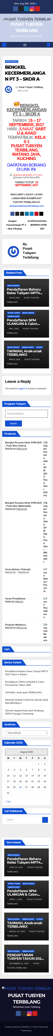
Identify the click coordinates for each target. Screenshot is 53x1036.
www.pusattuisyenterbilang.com (26, 206)
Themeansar (26, 1031)
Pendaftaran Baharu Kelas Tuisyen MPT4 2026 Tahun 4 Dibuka (24, 293)
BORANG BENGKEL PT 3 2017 (28, 175)
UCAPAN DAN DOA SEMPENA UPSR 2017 (37, 225)
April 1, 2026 (16, 899)
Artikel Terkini (14, 313)
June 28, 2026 (16, 867)
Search (13, 423)
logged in (22, 388)
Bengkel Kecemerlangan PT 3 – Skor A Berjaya (16, 225)
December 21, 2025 (19, 964)
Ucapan (39, 347)
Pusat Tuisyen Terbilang (31, 87)
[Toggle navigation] (25, 45)
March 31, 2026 (17, 931)
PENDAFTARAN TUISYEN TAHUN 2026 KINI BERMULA (25, 958)
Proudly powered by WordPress (18, 1027)
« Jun (8, 801)
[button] (44, 44)
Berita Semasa (11, 61)
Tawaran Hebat (13, 316)
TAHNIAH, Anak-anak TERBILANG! (24, 353)
